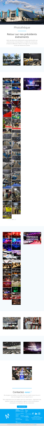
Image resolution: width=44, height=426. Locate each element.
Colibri (35, 424)
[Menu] (42, 4)
